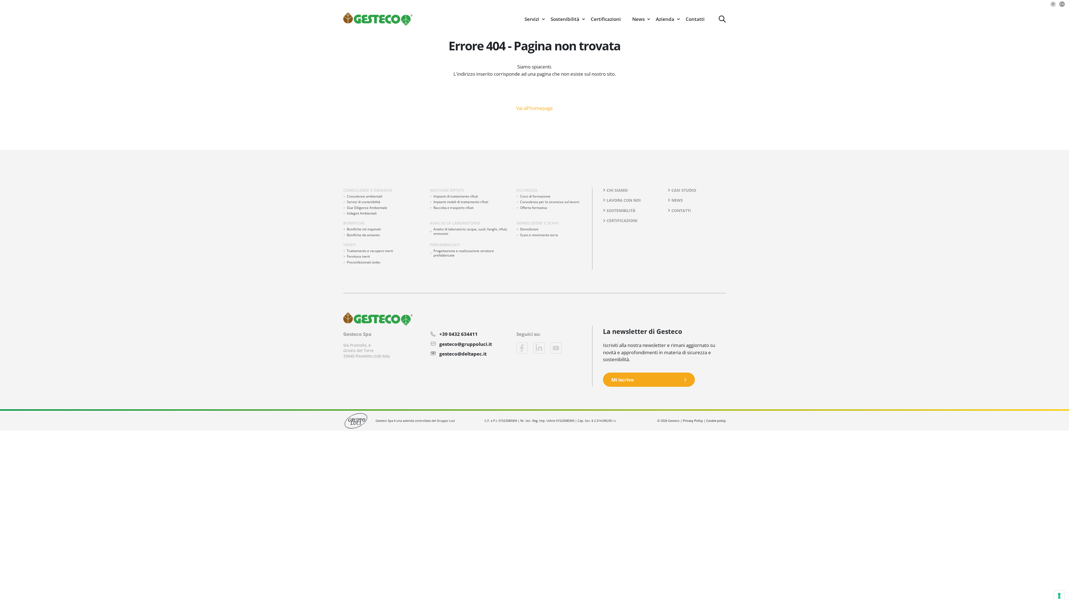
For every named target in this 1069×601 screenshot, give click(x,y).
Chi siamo (617, 190)
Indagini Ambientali (362, 213)
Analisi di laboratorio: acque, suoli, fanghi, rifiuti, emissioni (470, 231)
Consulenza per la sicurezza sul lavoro (549, 202)
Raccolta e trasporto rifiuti (453, 208)
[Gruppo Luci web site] (356, 420)
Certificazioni (606, 19)
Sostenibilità (621, 210)
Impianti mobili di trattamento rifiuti (460, 202)
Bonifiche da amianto (363, 235)
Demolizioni (529, 229)
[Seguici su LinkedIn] (539, 348)
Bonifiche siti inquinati (364, 229)
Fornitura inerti (358, 256)
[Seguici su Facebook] (522, 348)
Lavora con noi (624, 200)
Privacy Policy (693, 420)
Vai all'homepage (534, 107)
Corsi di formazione (535, 196)
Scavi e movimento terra (539, 235)
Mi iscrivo (622, 379)
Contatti (695, 19)
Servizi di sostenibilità (363, 202)
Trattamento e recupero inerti (370, 251)
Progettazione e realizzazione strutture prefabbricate (463, 253)
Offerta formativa (533, 208)
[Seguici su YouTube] (556, 348)
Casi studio (683, 190)
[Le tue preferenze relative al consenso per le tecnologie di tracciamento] (1059, 595)
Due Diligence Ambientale (367, 208)
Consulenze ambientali (364, 196)
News (677, 200)
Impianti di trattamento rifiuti (455, 196)
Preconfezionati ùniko (363, 262)
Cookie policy (716, 420)
